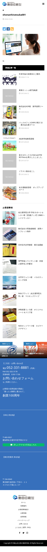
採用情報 (23, 517)
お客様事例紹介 (23, 509)
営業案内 (23, 506)
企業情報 (23, 513)
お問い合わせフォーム (18, 378)
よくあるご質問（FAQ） (23, 527)
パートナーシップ (23, 520)
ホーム (23, 502)
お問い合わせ (23, 524)
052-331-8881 (18, 367)
